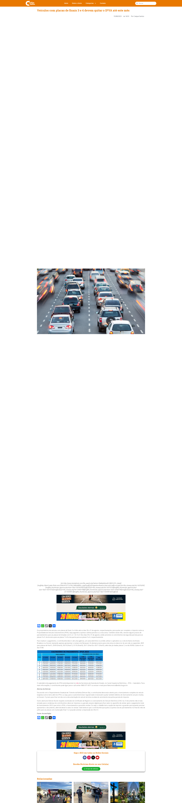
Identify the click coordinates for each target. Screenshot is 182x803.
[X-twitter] (93, 757)
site (77, 683)
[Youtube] (97, 757)
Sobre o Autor (77, 3)
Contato (103, 3)
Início (66, 3)
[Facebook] (85, 757)
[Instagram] (89, 757)
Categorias (90, 3)
